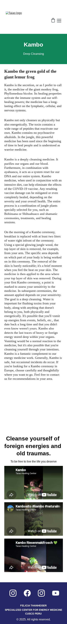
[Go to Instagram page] (12, 593)
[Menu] (59, 20)
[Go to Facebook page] (27, 593)
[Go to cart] (53, 20)
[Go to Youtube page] (55, 593)
